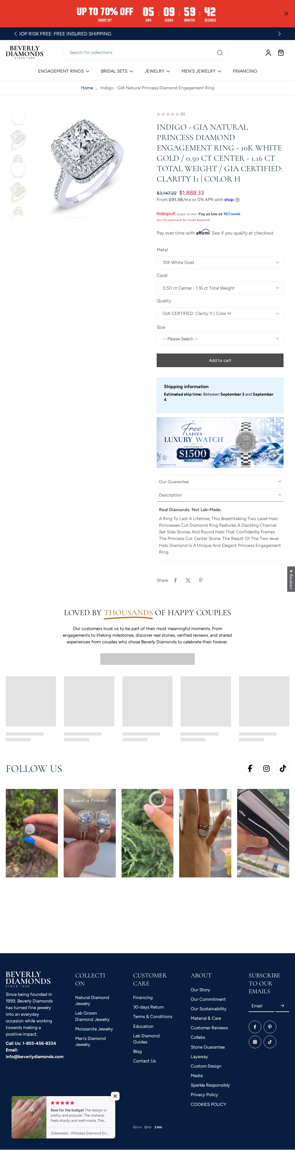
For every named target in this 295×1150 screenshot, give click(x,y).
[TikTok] (270, 1041)
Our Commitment (208, 999)
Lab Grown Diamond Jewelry (92, 1016)
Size (161, 327)
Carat (162, 275)
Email (256, 1006)
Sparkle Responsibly (210, 1085)
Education (143, 1026)
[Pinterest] (270, 1026)
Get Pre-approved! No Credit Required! (183, 220)
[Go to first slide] (279, 34)
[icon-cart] (280, 52)
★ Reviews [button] (291, 579)
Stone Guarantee (208, 1046)
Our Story (200, 989)
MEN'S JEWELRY (198, 71)
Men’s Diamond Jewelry (90, 1041)
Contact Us (144, 1061)
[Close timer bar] (286, 13)
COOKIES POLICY (208, 1104)
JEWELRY (154, 71)
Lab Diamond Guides (146, 1039)
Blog (137, 1051)
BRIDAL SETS (114, 71)
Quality (164, 300)
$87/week (232, 213)
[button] (220, 360)
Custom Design (206, 1066)
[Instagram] (255, 1041)
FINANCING (245, 71)
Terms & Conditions (152, 1016)
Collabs (198, 1037)
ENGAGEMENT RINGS (61, 71)
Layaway (199, 1056)
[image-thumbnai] (18, 114)
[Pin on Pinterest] (200, 580)
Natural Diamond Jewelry (92, 1000)
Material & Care (206, 1018)
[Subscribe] (282, 1006)
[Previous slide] (15, 34)
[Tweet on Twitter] (188, 580)
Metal (162, 249)
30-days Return (148, 1007)
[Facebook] (255, 1026)
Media (197, 1075)
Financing (143, 997)
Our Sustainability (208, 1008)
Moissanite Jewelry (94, 1029)
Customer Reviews (209, 1027)
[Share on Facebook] (175, 580)
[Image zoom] (85, 165)
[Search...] (220, 52)
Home (87, 87)
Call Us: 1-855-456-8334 (31, 1043)
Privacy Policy (204, 1094)
